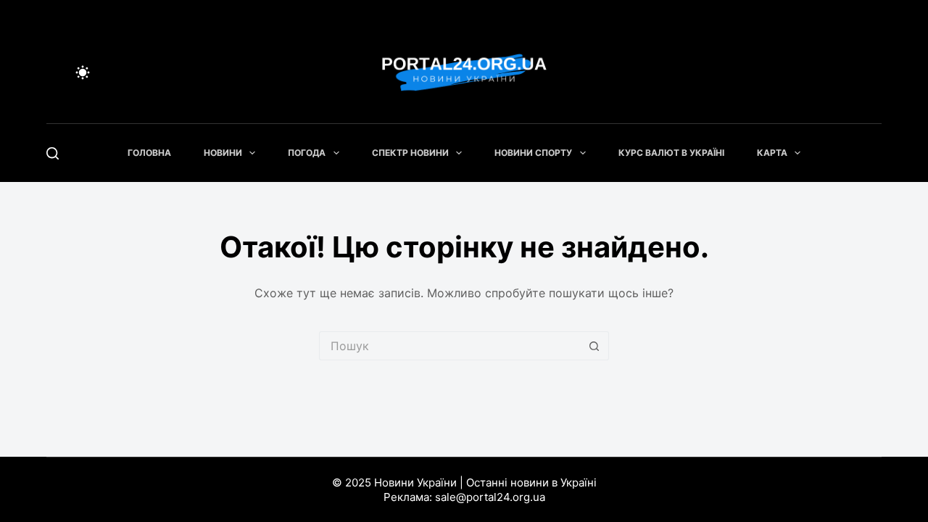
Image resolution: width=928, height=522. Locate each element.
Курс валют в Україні (671, 152)
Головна (149, 152)
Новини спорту (533, 152)
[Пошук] (52, 153)
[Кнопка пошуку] (594, 345)
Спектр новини (410, 152)
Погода (307, 152)
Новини (223, 152)
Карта (772, 152)
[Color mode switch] (82, 72)
